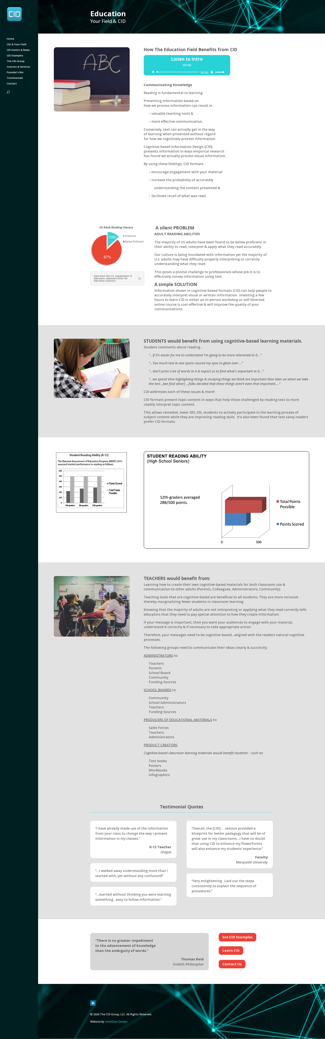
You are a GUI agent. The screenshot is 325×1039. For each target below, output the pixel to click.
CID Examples (15, 55)
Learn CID (231, 950)
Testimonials (15, 78)
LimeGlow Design (116, 1021)
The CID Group (16, 61)
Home (10, 38)
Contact (12, 83)
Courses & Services (18, 66)
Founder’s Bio (15, 72)
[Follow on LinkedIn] (93, 1003)
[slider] (218, 72)
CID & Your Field (16, 44)
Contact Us (232, 964)
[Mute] (211, 72)
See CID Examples (237, 937)
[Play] (153, 72)
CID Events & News (18, 50)
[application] (186, 72)
